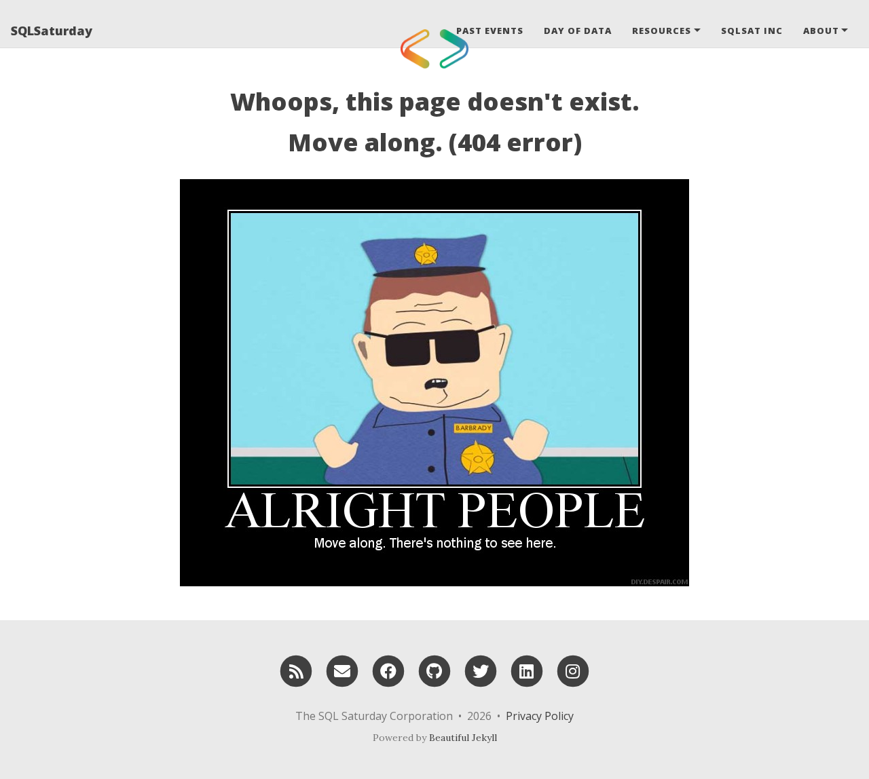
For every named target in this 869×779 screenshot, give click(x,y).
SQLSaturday (51, 30)
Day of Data (578, 30)
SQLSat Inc (752, 30)
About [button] (821, 30)
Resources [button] (661, 30)
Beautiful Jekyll (463, 738)
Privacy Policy (540, 715)
